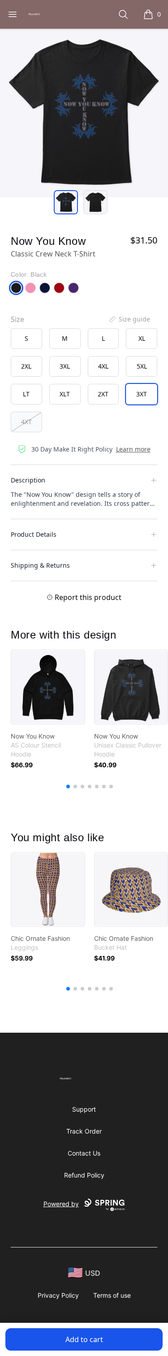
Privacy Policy (58, 1295)
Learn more (133, 449)
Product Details (33, 534)
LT (26, 394)
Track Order (84, 1131)
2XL (26, 366)
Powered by (61, 1204)
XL (141, 338)
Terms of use (112, 1295)
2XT (103, 394)
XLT (65, 394)
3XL (65, 366)
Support (84, 1109)
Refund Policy (84, 1175)
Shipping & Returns (40, 565)
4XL (103, 366)
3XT (141, 394)
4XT (26, 421)
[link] (48, 687)
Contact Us (84, 1153)
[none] (129, 319)
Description (28, 480)
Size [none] (17, 319)
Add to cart (84, 1339)
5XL (142, 366)
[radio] (26, 338)
